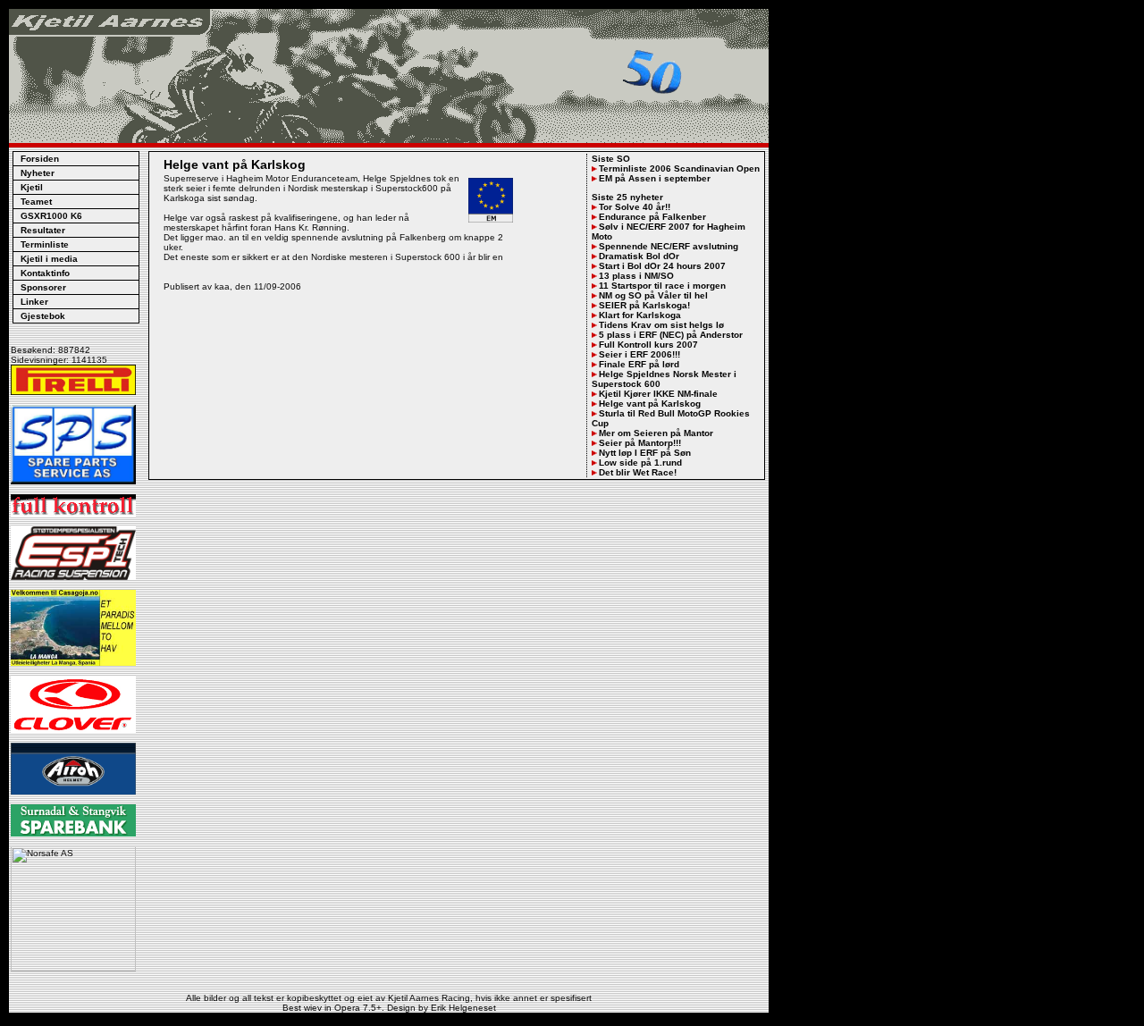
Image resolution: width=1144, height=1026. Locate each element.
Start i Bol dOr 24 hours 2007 (662, 266)
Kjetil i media (49, 259)
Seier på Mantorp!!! (640, 443)
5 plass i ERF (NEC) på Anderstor (671, 335)
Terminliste (45, 244)
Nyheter (38, 173)
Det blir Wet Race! (638, 472)
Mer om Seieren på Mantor (656, 433)
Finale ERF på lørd (639, 364)
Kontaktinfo (45, 273)
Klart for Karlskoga (640, 315)
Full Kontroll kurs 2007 (648, 344)
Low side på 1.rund (640, 462)
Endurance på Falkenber (652, 217)
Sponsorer (43, 287)
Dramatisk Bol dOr (639, 256)
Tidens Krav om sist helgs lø (661, 325)
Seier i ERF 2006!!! (639, 354)
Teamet (36, 201)
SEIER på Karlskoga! (644, 305)
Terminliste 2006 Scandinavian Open (679, 168)
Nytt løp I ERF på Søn (645, 453)
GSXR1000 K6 (51, 216)
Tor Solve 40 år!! (634, 207)
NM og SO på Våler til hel (653, 295)
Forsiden (40, 159)
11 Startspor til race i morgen (662, 285)
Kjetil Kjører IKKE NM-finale (658, 394)
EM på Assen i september (655, 178)
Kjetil (32, 187)
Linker (34, 302)
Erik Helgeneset (463, 1008)
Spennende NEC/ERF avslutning (668, 246)
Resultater (43, 230)
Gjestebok (43, 316)
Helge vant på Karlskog (650, 403)
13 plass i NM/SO (636, 276)
